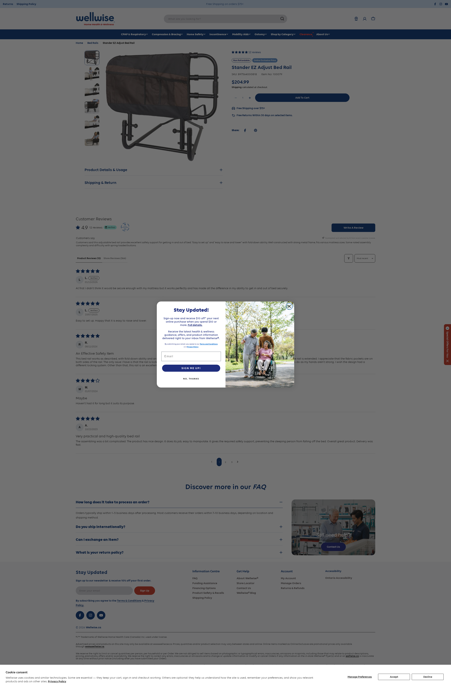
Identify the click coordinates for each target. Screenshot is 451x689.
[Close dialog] (289, 306)
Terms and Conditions (209, 344)
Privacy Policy (57, 681)
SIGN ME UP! (191, 368)
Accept (394, 676)
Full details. (195, 325)
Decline (427, 676)
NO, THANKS (191, 378)
